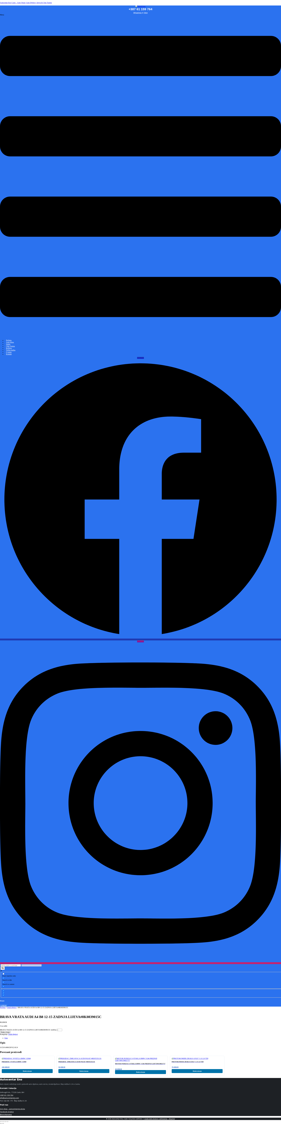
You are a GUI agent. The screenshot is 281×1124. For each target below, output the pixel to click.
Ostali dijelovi (11, 1007)
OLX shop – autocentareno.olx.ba (12, 1109)
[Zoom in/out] (1, 1121)
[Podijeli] (5, 1121)
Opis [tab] (6, 1038)
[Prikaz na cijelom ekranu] (3, 1121)
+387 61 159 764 (140, 9)
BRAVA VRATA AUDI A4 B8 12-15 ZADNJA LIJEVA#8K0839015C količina (28, 1030)
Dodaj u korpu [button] (27, 1071)
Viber (146, 13)
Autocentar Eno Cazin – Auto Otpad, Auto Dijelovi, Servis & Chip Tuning (26, 3)
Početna (2, 1007)
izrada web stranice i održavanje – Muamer (159, 1119)
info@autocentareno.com (9, 1098)
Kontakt (9, 354)
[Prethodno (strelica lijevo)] (1, 1123)
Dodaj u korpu (5, 1032)
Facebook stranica (7, 1112)
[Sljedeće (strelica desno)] (3, 1123)
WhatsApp (137, 13)
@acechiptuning (6, 1114)
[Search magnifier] (3, 968)
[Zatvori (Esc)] (7, 1121)
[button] (140, 176)
